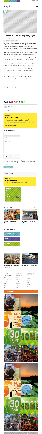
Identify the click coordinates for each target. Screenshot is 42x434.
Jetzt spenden (5, 223)
